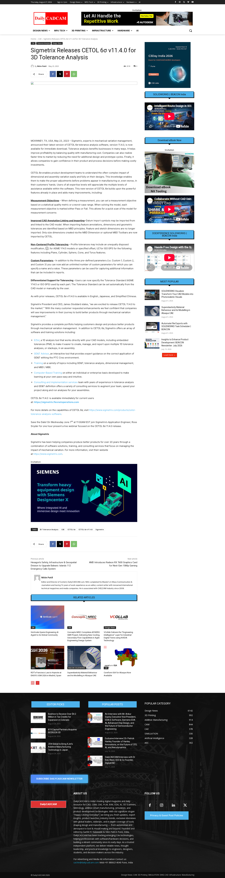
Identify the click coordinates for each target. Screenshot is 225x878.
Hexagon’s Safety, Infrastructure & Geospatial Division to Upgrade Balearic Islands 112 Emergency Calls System (54, 565)
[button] (190, 30)
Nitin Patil (42, 66)
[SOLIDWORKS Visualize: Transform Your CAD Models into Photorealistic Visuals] (152, 295)
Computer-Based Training (48, 372)
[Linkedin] (173, 805)
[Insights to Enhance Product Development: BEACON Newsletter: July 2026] (152, 343)
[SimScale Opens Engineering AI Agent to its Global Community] (47, 617)
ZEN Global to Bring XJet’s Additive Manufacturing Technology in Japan (60, 747)
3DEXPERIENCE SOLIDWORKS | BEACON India (169, 234)
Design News (57, 43)
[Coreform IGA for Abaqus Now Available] (120, 657)
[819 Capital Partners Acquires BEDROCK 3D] (38, 733)
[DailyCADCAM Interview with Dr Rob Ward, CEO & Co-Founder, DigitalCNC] (95, 761)
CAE (39, 39)
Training (38, 363)
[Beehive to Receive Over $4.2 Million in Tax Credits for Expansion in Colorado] (38, 718)
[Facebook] (175, 2)
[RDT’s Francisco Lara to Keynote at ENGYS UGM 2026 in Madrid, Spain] (47, 657)
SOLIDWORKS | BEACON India (169, 94)
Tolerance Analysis (43, 43)
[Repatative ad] (137, 19)
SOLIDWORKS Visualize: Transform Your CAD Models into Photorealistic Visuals (177, 294)
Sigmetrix (100, 529)
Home (33, 39)
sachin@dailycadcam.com (86, 862)
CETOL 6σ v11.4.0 (85, 529)
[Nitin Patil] (33, 66)
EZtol (36, 340)
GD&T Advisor (41, 353)
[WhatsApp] (74, 74)
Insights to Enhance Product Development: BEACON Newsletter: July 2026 (174, 342)
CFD (33, 668)
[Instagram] (180, 2)
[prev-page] (33, 683)
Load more (168, 355)
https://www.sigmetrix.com (47, 453)
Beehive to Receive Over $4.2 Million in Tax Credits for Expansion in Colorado (62, 717)
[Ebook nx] (169, 172)
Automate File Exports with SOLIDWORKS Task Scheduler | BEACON (176, 326)
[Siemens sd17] (84, 493)
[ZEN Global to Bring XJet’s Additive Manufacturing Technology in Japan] (38, 748)
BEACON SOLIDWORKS (76, 668)
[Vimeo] (188, 2)
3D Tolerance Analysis (49, 529)
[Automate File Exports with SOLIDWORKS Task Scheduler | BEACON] (152, 327)
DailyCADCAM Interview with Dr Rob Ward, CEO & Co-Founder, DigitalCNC (120, 760)
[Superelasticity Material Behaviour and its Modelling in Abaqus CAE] (84, 657)
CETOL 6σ (71, 529)
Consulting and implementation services (56, 382)
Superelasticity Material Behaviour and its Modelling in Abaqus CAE (175, 310)
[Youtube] (192, 2)
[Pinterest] (67, 74)
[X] (184, 2)
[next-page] (37, 683)
